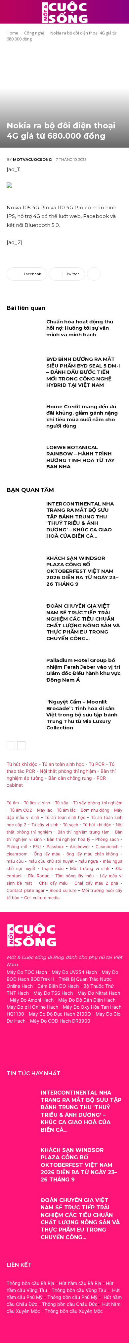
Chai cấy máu (53, 883)
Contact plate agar (26, 890)
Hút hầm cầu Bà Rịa (80, 1283)
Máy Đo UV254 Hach (74, 972)
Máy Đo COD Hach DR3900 (60, 1021)
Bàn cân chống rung (70, 778)
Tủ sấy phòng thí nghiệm (97, 802)
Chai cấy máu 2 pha (96, 883)
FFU (37, 846)
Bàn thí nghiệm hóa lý (68, 839)
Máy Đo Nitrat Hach (98, 993)
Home (12, 33)
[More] (94, 274)
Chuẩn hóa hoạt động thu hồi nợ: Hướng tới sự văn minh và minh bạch (79, 328)
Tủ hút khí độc (22, 764)
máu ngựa (88, 861)
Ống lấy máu (47, 853)
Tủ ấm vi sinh (37, 802)
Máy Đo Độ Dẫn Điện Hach (86, 1000)
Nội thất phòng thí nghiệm (68, 771)
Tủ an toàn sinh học (63, 764)
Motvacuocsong (32, 159)
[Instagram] (27, 1050)
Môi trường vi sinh (89, 868)
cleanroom (17, 853)
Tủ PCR (97, 764)
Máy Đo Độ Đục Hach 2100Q (60, 1014)
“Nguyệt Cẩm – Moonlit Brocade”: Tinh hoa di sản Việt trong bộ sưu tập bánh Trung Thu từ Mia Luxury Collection (81, 715)
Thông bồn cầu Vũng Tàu (79, 1290)
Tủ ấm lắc (66, 810)
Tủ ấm (13, 802)
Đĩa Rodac (38, 875)
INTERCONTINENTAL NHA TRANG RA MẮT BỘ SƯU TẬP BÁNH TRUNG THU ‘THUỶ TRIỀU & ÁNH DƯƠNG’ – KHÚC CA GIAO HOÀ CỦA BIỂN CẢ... (80, 520)
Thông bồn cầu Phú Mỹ (72, 1297)
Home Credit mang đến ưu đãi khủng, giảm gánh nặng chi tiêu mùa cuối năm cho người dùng (82, 416)
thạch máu (52, 868)
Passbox (55, 846)
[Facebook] (12, 1050)
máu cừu (15, 861)
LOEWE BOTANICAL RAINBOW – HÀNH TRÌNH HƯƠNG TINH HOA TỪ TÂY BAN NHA (80, 457)
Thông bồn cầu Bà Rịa (30, 1283)
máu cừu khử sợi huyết (51, 861)
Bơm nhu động (95, 810)
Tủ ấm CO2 (21, 810)
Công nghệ (34, 33)
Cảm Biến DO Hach (58, 986)
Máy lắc (44, 810)
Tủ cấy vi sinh (44, 824)
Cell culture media (42, 897)
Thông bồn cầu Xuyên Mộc (74, 1311)
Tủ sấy (61, 802)
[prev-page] (11, 745)
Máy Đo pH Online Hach (32, 1007)
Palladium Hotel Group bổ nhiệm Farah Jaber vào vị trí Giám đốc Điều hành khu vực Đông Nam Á (83, 670)
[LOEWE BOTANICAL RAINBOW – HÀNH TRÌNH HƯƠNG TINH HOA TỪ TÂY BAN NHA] (24, 456)
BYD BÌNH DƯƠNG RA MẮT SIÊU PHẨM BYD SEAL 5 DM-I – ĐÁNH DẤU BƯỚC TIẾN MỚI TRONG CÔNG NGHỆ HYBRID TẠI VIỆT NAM (83, 372)
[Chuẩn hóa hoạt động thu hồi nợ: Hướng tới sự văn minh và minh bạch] (24, 330)
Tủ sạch (70, 824)
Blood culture (63, 890)
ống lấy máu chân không (92, 853)
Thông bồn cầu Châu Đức (70, 1304)
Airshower (80, 846)
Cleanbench (107, 846)
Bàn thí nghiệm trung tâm (83, 832)
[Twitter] (42, 1050)
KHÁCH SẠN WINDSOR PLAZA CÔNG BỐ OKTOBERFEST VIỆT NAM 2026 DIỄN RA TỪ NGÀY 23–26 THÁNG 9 (82, 571)
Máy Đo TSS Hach (53, 993)
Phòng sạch (107, 839)
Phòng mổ (17, 846)
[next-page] (21, 745)
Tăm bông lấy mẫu (74, 875)
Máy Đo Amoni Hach (32, 1000)
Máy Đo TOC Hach (27, 972)
